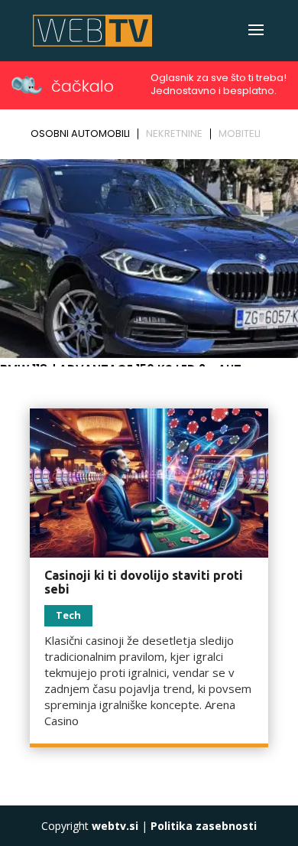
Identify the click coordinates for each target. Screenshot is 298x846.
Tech (68, 615)
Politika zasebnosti (204, 825)
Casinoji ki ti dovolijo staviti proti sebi (143, 582)
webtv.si (115, 825)
